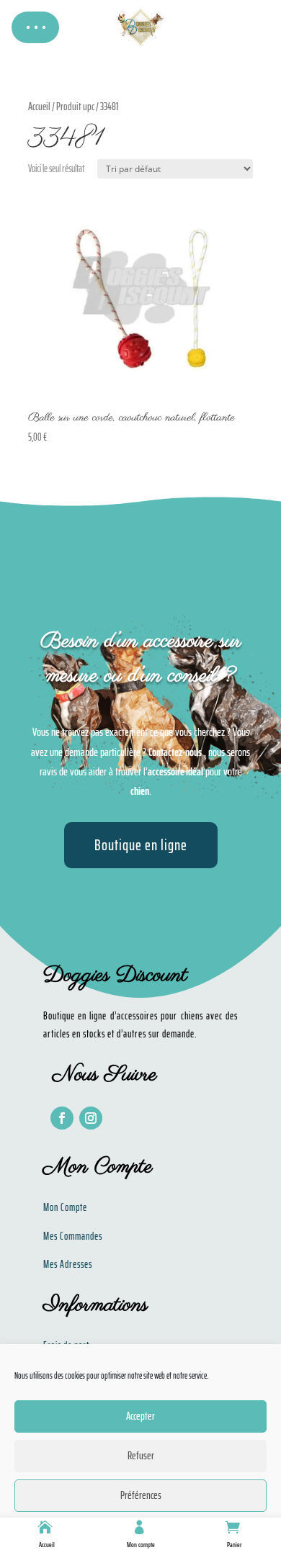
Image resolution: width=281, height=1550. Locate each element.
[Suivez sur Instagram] (90, 1118)
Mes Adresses (67, 1264)
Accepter (140, 1416)
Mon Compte (65, 1207)
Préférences (140, 1495)
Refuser (141, 1455)
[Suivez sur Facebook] (61, 1118)
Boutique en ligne (140, 845)
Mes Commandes (72, 1236)
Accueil (47, 1544)
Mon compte (141, 1544)
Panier (234, 1544)
